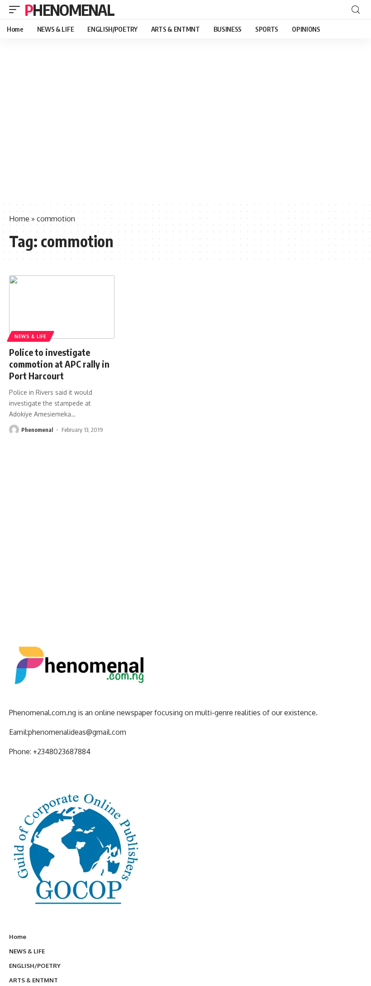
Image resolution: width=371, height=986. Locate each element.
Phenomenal (69, 9)
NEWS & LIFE (30, 336)
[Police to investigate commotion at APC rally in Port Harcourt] (61, 307)
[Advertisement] (185, 133)
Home (19, 218)
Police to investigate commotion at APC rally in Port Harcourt (59, 363)
